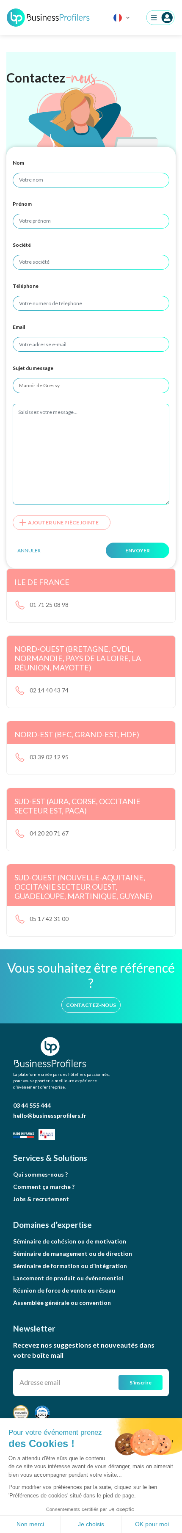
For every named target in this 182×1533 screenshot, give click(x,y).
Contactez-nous (91, 1005)
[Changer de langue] (122, 18)
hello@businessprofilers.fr (49, 1115)
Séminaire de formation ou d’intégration (70, 1265)
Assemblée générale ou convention (62, 1302)
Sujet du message (33, 368)
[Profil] (160, 17)
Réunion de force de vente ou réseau (64, 1290)
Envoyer (137, 550)
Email (19, 327)
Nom (18, 163)
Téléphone (26, 286)
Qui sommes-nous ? (40, 1174)
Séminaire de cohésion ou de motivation (69, 1241)
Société (22, 245)
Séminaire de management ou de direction (72, 1253)
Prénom (22, 204)
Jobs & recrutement (41, 1198)
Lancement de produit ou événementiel (68, 1278)
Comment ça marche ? (43, 1186)
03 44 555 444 (32, 1105)
